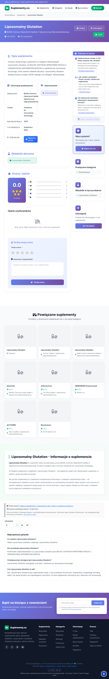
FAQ (91, 631)
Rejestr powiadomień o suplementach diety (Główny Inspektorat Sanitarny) (46, 506)
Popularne (43, 646)
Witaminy (59, 635)
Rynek (70, 8)
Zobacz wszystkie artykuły (89, 119)
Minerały (59, 639)
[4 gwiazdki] (27, 252)
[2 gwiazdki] (18, 252)
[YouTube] (23, 647)
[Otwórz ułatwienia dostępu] (104, 674)
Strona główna (10, 15)
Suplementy (44, 8)
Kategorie (58, 8)
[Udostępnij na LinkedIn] (22, 525)
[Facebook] (7, 647)
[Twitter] (17, 647)
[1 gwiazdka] (13, 252)
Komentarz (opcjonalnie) (23, 259)
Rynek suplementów (78, 636)
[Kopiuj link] (27, 525)
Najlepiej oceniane (42, 640)
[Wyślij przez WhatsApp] (17, 525)
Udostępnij (89, 226)
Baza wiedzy (83, 8)
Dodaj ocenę (39, 282)
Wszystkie (43, 631)
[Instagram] (12, 647)
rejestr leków (61, 666)
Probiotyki (60, 643)
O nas (75, 631)
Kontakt (99, 8)
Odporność (60, 647)
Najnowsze (43, 635)
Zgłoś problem (96, 646)
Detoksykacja (50, 93)
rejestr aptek (71, 666)
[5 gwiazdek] (32, 252)
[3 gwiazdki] (22, 252)
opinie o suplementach (47, 666)
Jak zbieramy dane (29, 514)
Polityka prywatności (75, 609)
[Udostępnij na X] (12, 525)
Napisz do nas (90, 148)
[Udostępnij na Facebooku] (7, 525)
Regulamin (77, 650)
